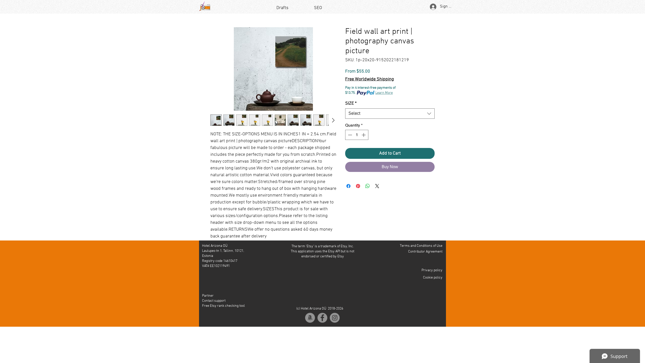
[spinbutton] (357, 135)
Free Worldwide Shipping (369, 79)
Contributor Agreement (425, 252)
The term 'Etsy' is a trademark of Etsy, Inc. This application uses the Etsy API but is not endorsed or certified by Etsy (322, 251)
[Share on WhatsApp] (368, 186)
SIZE (351, 103)
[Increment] (364, 135)
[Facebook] (322, 318)
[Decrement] (349, 135)
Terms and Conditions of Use (421, 246)
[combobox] (390, 113)
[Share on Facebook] (348, 186)
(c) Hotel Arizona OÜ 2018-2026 (319, 309)
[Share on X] (377, 186)
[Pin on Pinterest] (358, 186)
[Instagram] (335, 318)
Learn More (384, 93)
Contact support (213, 301)
